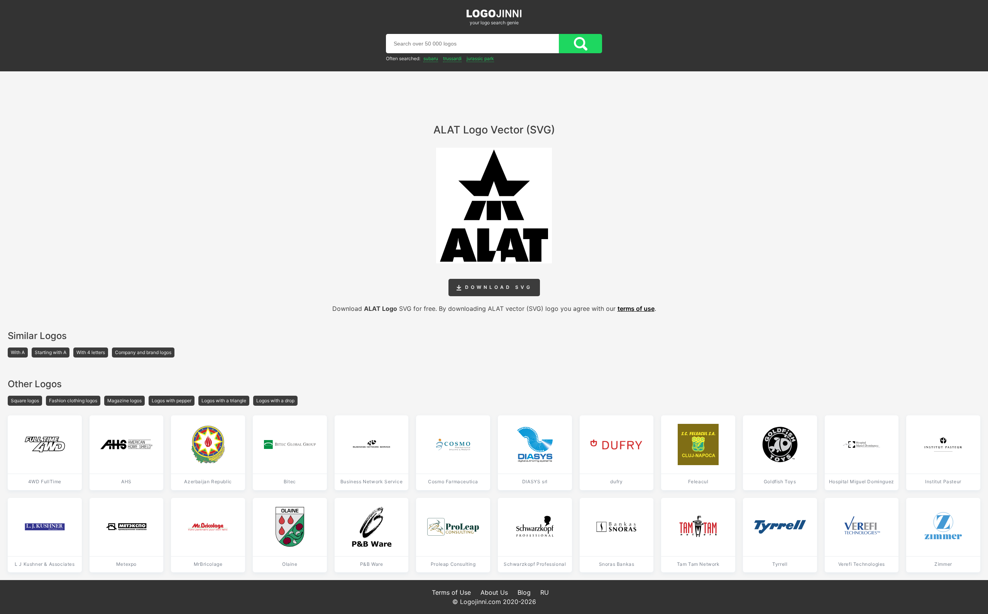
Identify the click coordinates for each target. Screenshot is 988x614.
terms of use (636, 308)
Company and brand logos (143, 352)
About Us (494, 592)
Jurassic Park (480, 58)
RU (544, 592)
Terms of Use (451, 592)
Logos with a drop (275, 400)
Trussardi (452, 58)
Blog (524, 592)
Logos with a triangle (223, 400)
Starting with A (50, 352)
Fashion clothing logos (73, 400)
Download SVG (497, 287)
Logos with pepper (171, 400)
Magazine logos (124, 400)
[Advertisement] (494, 92)
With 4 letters (90, 352)
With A (18, 352)
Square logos (25, 400)
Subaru (430, 58)
